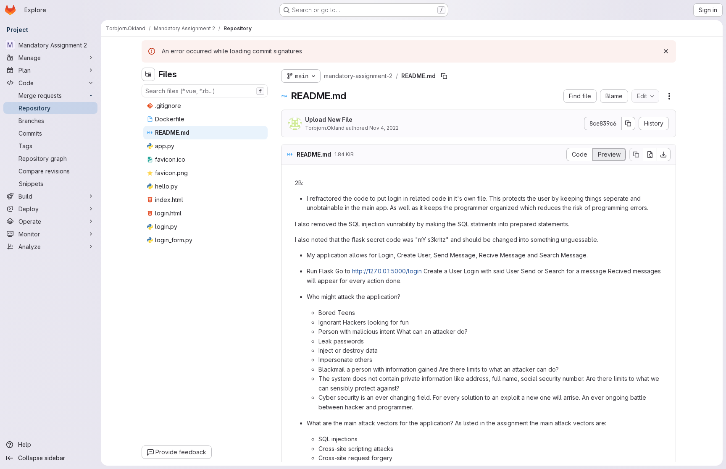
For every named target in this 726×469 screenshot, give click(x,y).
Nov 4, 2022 (384, 128)
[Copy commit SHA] (628, 123)
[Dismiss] (666, 51)
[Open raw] (650, 154)
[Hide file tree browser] (148, 74)
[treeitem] (205, 106)
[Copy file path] (444, 76)
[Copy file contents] (636, 154)
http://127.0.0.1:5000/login (387, 271)
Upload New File (328, 119)
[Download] (664, 154)
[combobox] (205, 90)
